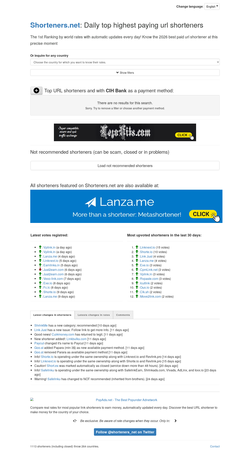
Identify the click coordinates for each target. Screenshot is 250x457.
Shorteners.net (55, 25)
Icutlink (145, 283)
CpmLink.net (149, 269)
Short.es (52, 365)
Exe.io (47, 283)
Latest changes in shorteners (52, 315)
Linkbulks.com (77, 339)
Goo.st (38, 347)
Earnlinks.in (51, 265)
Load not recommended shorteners (125, 165)
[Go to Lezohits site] (125, 132)
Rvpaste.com (149, 278)
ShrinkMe (41, 325)
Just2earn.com (53, 269)
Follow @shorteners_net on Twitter (125, 431)
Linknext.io (50, 260)
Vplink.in (49, 247)
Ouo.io (144, 287)
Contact (215, 446)
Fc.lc (46, 287)
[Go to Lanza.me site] (126, 206)
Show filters (126, 73)
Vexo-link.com (53, 278)
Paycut (39, 343)
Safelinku (47, 370)
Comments (123, 315)
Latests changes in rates (94, 315)
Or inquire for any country (49, 55)
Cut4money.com (63, 334)
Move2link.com (150, 296)
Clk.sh (144, 292)
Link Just (146, 256)
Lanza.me (50, 256)
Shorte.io (49, 292)
